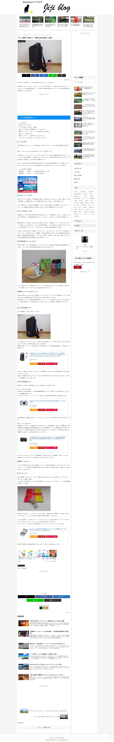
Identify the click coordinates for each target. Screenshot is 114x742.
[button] (61, 75)
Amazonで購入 (33, 363)
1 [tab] (55, 30)
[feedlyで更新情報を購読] (44, 608)
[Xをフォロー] (41, 608)
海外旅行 (25, 568)
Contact (51, 737)
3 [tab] (59, 30)
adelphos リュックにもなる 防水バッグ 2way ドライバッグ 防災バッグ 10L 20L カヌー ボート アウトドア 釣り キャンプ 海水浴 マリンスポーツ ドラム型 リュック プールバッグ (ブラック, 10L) (48, 355)
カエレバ (35, 359)
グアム (20, 568)
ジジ (84, 244)
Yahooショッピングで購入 (51, 363)
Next (96, 22)
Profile (55, 737)
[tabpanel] (25, 22)
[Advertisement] (44, 105)
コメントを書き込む (44, 727)
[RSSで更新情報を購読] (47, 608)
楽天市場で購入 (41, 363)
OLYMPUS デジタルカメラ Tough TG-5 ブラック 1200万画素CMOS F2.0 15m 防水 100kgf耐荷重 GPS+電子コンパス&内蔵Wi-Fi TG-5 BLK (48, 439)
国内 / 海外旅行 (21, 565)
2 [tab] (57, 30)
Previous (17, 22)
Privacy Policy (61, 737)
